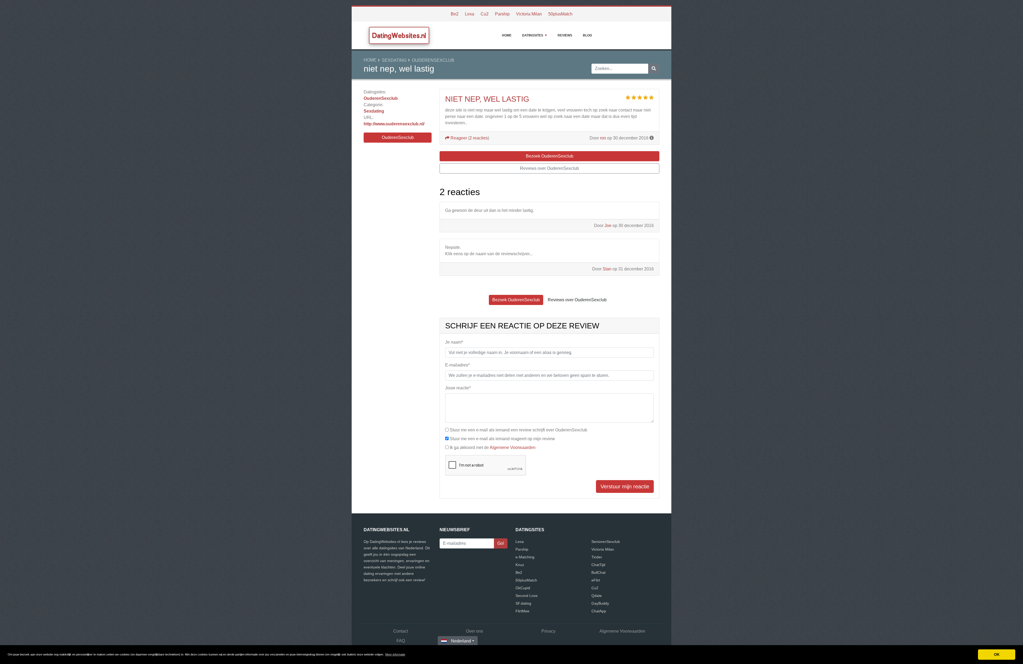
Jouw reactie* (458, 388)
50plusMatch (560, 14)
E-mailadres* (457, 365)
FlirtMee (522, 611)
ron (603, 138)
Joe (607, 225)
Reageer (458, 138)
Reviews (565, 35)
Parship (502, 14)
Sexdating (394, 60)
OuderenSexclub (433, 60)
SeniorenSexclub (605, 541)
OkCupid (522, 588)
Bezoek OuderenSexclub (549, 156)
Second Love (526, 595)
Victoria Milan (529, 14)
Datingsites (532, 35)
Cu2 (485, 14)
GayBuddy (600, 603)
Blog (587, 35)
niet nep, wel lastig (487, 99)
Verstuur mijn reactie (624, 486)
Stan (607, 269)
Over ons (474, 631)
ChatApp (598, 611)
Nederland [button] (461, 641)
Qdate (596, 595)
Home (507, 35)
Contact (400, 631)
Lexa (469, 14)
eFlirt (595, 580)
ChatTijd (598, 565)
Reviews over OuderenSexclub (549, 168)
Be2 (454, 14)
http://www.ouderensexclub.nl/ (394, 124)
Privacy (548, 631)
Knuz (519, 565)
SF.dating (523, 603)
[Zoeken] (653, 69)
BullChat (598, 572)
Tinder (596, 557)
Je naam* (454, 342)
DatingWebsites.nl (399, 35)
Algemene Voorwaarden (512, 447)
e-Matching (524, 557)
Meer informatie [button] (395, 654)
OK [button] (997, 654)
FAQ (400, 640)
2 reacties (478, 138)
